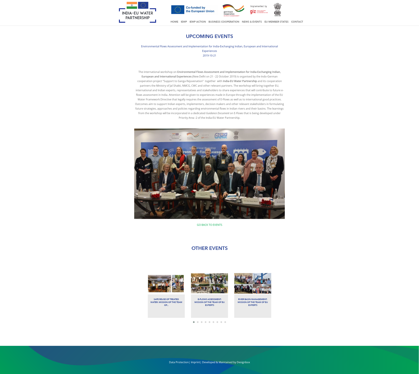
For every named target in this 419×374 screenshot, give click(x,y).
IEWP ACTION (198, 21)
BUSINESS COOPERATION (224, 21)
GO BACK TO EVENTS (209, 225)
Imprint (195, 362)
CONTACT (297, 21)
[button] (194, 322)
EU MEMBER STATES (276, 21)
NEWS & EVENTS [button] (252, 21)
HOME (174, 21)
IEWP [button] (184, 21)
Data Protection (179, 362)
